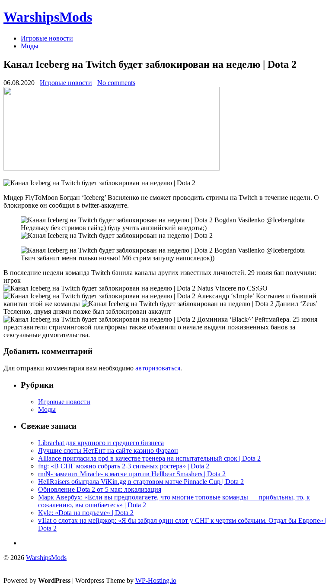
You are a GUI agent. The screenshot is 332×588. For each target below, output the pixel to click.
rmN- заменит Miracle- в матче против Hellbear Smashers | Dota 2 (132, 473)
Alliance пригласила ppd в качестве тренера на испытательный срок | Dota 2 (149, 458)
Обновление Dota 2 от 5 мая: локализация (99, 489)
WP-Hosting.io (155, 580)
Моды (29, 46)
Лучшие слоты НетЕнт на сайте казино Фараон (108, 450)
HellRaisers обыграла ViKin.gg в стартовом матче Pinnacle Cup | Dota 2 (141, 481)
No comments (116, 82)
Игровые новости (47, 38)
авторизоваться (157, 368)
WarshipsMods (47, 17)
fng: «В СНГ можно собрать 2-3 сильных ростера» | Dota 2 (123, 466)
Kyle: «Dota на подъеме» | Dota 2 (86, 512)
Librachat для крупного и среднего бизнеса (101, 442)
